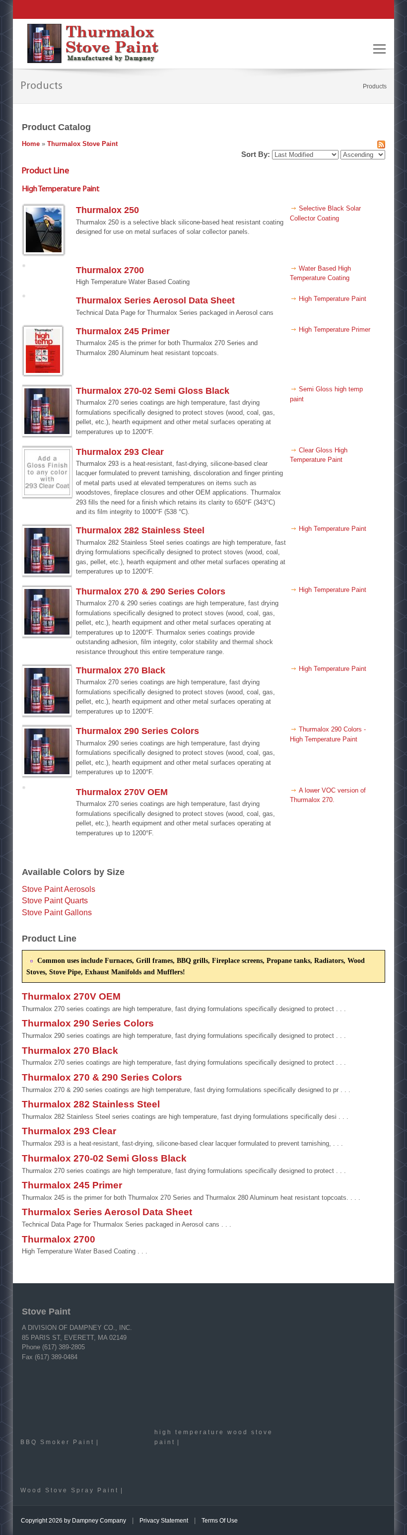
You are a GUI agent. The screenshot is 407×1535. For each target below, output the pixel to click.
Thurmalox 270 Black (120, 670)
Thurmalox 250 (107, 210)
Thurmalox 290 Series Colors (137, 731)
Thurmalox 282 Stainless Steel (140, 530)
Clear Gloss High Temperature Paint (318, 455)
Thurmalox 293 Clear (120, 452)
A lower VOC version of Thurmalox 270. (328, 795)
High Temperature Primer (334, 329)
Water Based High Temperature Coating (320, 273)
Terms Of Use (220, 1520)
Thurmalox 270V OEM (122, 792)
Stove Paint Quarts (55, 900)
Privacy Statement (163, 1520)
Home (31, 143)
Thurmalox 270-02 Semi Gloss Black (152, 391)
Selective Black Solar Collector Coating (325, 213)
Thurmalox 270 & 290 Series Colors (150, 591)
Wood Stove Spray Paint (69, 1490)
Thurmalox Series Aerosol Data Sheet (155, 300)
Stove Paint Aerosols (58, 889)
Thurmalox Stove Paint (82, 143)
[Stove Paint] (93, 43)
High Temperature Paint (332, 298)
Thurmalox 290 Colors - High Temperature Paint (328, 734)
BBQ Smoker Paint (57, 1442)
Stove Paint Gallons (57, 912)
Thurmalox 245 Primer (123, 331)
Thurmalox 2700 (110, 270)
